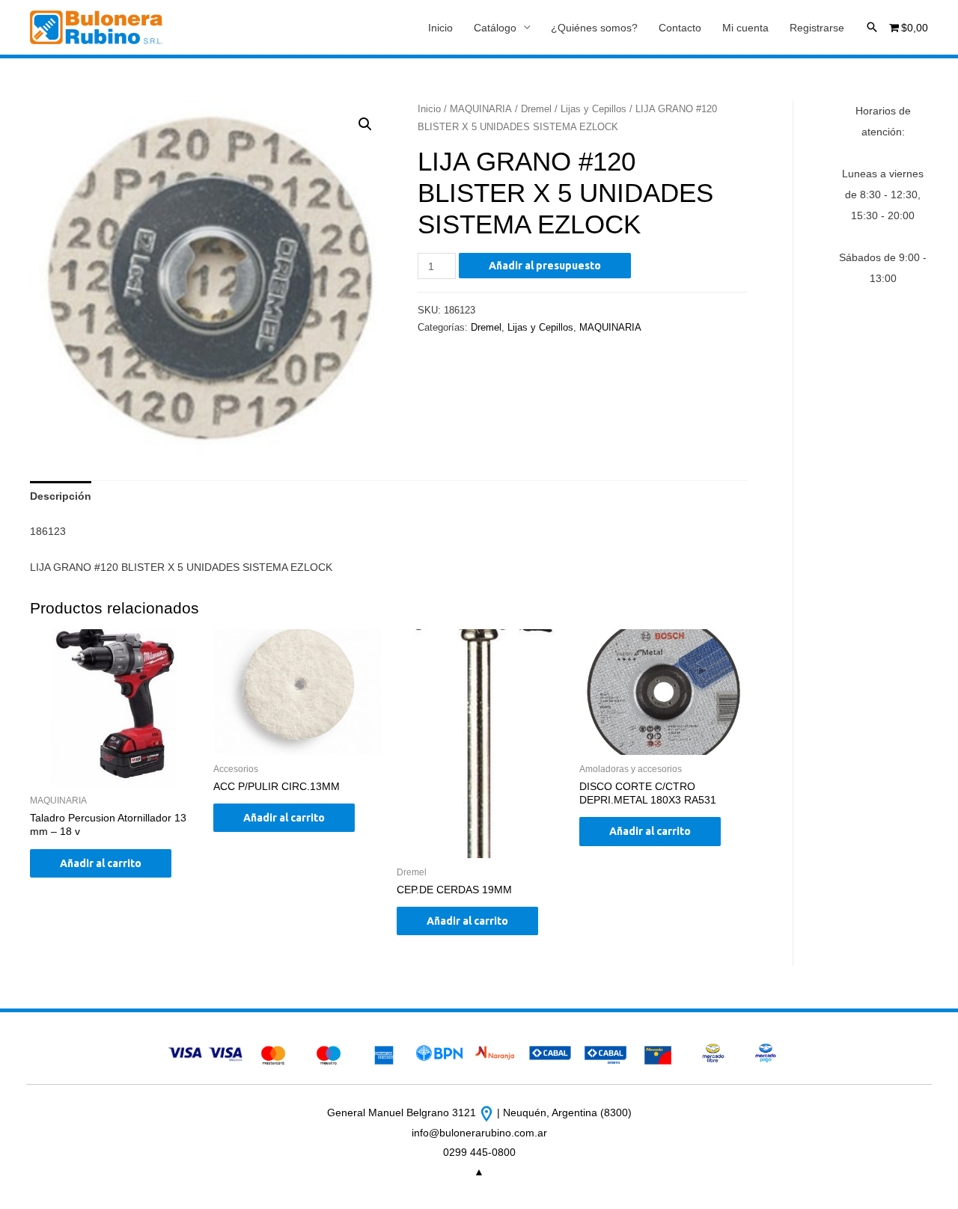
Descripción (60, 496)
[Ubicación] (488, 1112)
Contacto (680, 28)
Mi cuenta (745, 28)
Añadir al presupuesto (545, 266)
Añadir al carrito (100, 863)
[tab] (60, 496)
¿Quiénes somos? (594, 28)
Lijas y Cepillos (593, 108)
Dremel (536, 108)
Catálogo (495, 28)
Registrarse (817, 28)
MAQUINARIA (481, 108)
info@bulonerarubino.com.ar (479, 1133)
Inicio (440, 28)
